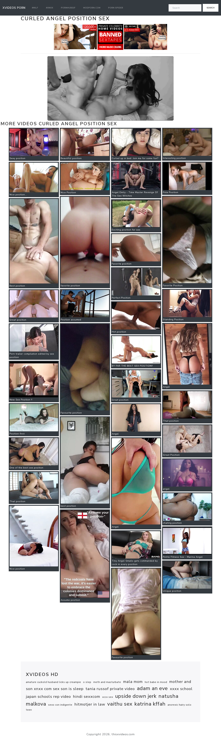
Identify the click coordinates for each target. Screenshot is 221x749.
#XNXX (49, 7)
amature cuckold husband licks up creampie (53, 682)
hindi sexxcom (86, 696)
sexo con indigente (60, 705)
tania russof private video (110, 688)
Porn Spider (115, 7)
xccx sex (107, 697)
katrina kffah (150, 703)
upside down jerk (135, 696)
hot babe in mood (156, 682)
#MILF (35, 7)
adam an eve (152, 688)
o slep (87, 682)
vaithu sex (119, 703)
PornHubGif (68, 7)
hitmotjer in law (89, 704)
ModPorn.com (91, 7)
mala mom (133, 681)
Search (211, 7)
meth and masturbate (107, 682)
